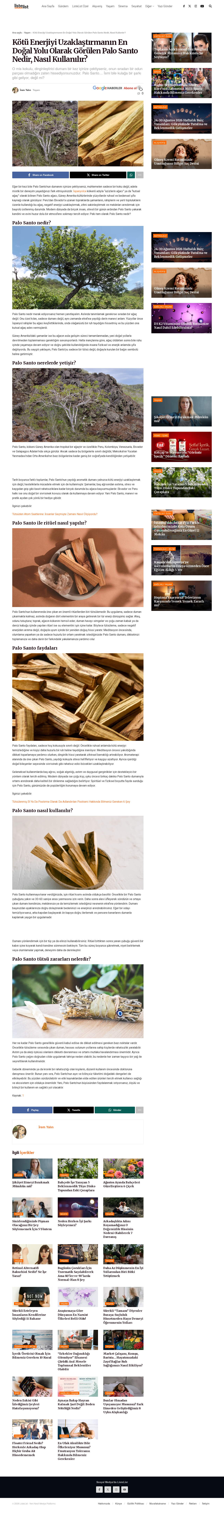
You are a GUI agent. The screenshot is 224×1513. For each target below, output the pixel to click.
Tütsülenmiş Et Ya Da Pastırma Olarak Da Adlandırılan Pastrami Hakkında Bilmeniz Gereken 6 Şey (71, 801)
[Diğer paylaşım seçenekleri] (140, 175)
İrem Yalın (25, 90)
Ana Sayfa (48, 6)
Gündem (63, 6)
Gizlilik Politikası (135, 1503)
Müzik (64, 1213)
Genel (64, 1436)
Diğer (148, 6)
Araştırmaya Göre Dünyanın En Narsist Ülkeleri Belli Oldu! (73, 1314)
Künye (118, 1503)
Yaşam (110, 6)
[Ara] (210, 6)
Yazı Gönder (165, 6)
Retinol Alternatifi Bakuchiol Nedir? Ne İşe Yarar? (29, 1272)
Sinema (123, 6)
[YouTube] (202, 6)
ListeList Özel (80, 6)
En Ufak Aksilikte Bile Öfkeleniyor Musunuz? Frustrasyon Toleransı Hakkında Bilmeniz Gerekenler (74, 1451)
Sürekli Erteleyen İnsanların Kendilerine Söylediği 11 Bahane (29, 1314)
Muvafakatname (157, 1503)
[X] (189, 6)
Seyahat (136, 6)
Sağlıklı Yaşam (69, 1393)
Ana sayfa (17, 32)
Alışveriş (97, 6)
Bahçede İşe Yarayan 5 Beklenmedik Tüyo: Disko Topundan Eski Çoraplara (76, 1186)
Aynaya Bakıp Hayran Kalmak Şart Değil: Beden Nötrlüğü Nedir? (76, 1404)
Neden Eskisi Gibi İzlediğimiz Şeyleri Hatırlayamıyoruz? (25, 1404)
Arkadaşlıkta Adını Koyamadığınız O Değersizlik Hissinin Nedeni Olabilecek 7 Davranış (118, 1229)
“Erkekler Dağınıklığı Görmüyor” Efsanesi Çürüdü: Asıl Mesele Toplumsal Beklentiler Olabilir (74, 1361)
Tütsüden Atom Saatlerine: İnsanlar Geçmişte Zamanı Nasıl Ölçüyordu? (54, 514)
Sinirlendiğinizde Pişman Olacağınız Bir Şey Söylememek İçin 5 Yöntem (32, 1225)
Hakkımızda (104, 1503)
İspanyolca (79, 191)
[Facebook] (184, 6)
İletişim (205, 1503)
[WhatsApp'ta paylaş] (131, 175)
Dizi (17, 1393)
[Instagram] (196, 6)
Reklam (193, 1503)
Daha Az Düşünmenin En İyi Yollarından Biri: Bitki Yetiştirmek (123, 1272)
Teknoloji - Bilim (25, 1346)
